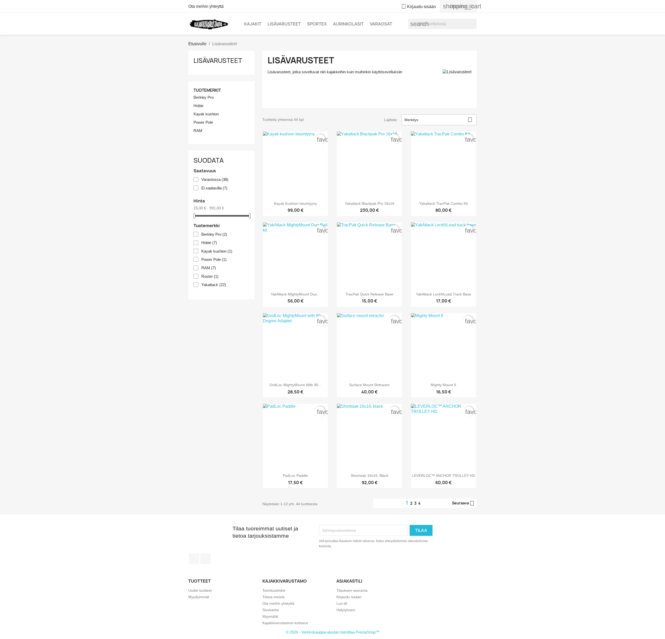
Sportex (317, 24)
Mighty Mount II (443, 385)
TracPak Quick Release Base (369, 294)
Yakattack (213, 284)
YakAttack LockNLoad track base (443, 294)
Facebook (194, 559)
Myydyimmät (198, 597)
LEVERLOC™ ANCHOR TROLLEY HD (443, 475)
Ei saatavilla (214, 188)
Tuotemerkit (207, 90)
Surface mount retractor (369, 385)
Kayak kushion (206, 114)
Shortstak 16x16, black (369, 475)
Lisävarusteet (284, 24)
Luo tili (341, 603)
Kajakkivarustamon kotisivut (285, 623)
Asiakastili (349, 581)
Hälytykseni (345, 610)
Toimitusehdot (273, 590)
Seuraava (463, 503)
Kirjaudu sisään (349, 597)
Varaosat (381, 24)
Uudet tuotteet (200, 590)
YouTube (205, 559)
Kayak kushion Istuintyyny (295, 203)
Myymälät (270, 616)
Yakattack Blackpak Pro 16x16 (369, 203)
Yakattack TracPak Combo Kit (443, 203)
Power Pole (203, 122)
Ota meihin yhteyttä (206, 6)
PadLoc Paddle (295, 475)
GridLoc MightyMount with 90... (295, 385)
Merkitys (438, 119)
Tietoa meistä (273, 597)
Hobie (198, 105)
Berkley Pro (204, 97)
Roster (209, 276)
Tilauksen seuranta (352, 590)
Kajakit (252, 24)
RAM (198, 130)
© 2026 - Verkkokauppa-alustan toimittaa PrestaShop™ (333, 632)
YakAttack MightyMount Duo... (295, 294)
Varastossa (214, 179)
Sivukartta (270, 610)
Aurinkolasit (348, 24)
